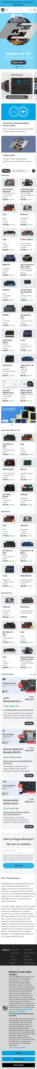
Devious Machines (9, 371)
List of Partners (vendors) (17, 1047)
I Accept (18, 1053)
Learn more (18, 4)
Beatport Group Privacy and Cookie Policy (20, 1010)
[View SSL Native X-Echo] (27, 308)
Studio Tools (14, 953)
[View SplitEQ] (9, 308)
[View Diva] (9, 207)
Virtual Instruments (9, 193)
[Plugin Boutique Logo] (3, 10)
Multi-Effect (6, 269)
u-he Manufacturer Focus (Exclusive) (12, 699)
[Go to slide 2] (16, 67)
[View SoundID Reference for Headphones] (9, 384)
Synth (4, 218)
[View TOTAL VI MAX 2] (27, 233)
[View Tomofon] (9, 283)
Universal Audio (27, 613)
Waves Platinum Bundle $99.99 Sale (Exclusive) (13, 751)
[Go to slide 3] (18, 67)
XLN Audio (7, 346)
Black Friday (28, 960)
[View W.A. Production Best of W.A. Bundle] (27, 258)
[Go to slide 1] (14, 67)
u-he (5, 220)
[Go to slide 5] (22, 67)
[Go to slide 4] (20, 67)
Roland (6, 245)
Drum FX (5, 344)
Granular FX (24, 344)
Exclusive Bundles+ (28, 195)
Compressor (24, 369)
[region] (18, 1017)
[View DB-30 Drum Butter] (9, 333)
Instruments (14, 950)
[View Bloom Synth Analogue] (9, 182)
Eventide (7, 321)
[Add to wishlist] (15, 180)
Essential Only (18, 1059)
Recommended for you (21, 171)
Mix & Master (24, 218)
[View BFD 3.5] (27, 462)
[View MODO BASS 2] (9, 462)
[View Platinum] (27, 207)
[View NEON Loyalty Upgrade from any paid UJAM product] (27, 384)
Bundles (13, 963)
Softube (24, 371)
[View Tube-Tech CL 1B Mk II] (27, 358)
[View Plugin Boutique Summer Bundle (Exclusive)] (27, 182)
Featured (6, 171)
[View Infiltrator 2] (9, 358)
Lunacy (6, 270)
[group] (9, 190)
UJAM (23, 396)
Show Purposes (18, 1065)
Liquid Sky (7, 500)
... (33, 170)
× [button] (34, 3)
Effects (12, 956)
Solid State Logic (27, 321)
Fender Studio (26, 296)
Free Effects (28, 950)
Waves (24, 220)
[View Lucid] (27, 333)
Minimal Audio (26, 346)
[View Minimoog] (27, 600)
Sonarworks (7, 396)
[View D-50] (9, 233)
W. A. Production (27, 270)
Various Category (25, 193)
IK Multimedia (26, 245)
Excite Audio (8, 195)
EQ (3, 319)
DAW (21, 294)
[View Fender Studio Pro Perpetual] (27, 283)
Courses (27, 956)
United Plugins (26, 500)
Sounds (13, 960)
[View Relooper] (27, 488)
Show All (33, 674)
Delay (22, 319)
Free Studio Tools (30, 953)
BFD (23, 475)
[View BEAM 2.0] (9, 258)
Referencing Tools (8, 394)
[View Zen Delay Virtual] (9, 488)
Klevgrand (7, 296)
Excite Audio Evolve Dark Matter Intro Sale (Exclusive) (12, 802)
